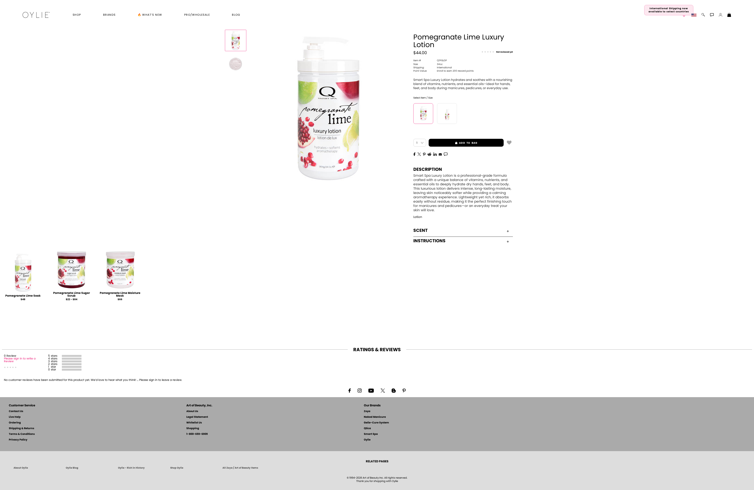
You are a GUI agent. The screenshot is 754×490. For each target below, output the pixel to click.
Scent (420, 230)
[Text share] (446, 154)
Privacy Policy (18, 440)
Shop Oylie (176, 468)
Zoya (367, 411)
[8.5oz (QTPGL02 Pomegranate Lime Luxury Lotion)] (447, 113)
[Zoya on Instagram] (360, 390)
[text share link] (446, 154)
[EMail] (440, 154)
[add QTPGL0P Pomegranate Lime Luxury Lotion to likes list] (509, 142)
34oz (427, 64)
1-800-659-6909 (197, 434)
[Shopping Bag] (729, 15)
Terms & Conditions (22, 434)
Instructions (429, 241)
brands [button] (109, 15)
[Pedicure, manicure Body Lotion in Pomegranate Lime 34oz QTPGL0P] (235, 40)
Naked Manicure (375, 417)
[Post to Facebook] (414, 154)
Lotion (417, 217)
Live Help (15, 417)
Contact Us (16, 411)
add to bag (453, 143)
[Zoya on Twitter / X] (383, 390)
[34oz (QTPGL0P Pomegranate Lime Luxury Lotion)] (423, 113)
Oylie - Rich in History (131, 468)
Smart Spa (371, 434)
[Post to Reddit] (429, 154)
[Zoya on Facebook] (349, 390)
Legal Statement (197, 417)
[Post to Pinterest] (424, 154)
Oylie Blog (72, 468)
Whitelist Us (194, 422)
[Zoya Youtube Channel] (371, 390)
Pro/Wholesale (197, 15)
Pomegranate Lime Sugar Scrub (71, 294)
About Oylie (21, 468)
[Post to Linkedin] (435, 154)
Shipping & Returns (21, 428)
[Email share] (440, 154)
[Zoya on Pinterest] (403, 390)
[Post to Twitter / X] (419, 154)
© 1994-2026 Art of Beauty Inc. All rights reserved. (377, 480)
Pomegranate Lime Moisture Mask (120, 294)
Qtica (367, 428)
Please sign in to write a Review (20, 360)
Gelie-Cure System (376, 422)
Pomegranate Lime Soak (23, 295)
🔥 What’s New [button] (150, 15)
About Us (192, 411)
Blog (236, 15)
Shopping (192, 428)
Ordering (15, 422)
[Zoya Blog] (394, 390)
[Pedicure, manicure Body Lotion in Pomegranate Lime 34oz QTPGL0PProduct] (235, 64)
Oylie (367, 440)
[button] (36, 15)
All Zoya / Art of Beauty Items (240, 468)
